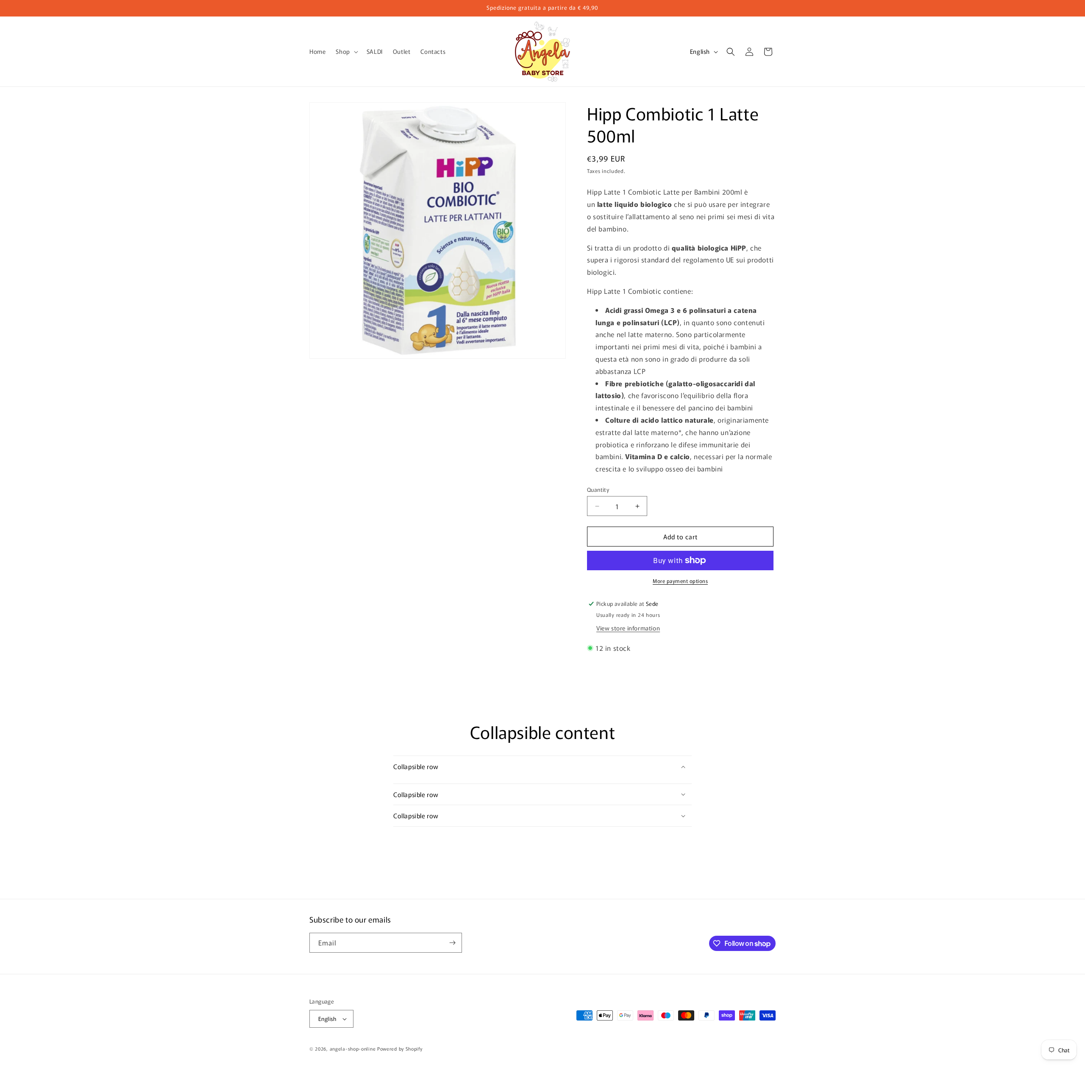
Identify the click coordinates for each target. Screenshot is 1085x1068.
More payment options (680, 580)
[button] (346, 51)
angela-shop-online (353, 1048)
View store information (628, 628)
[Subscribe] (452, 943)
